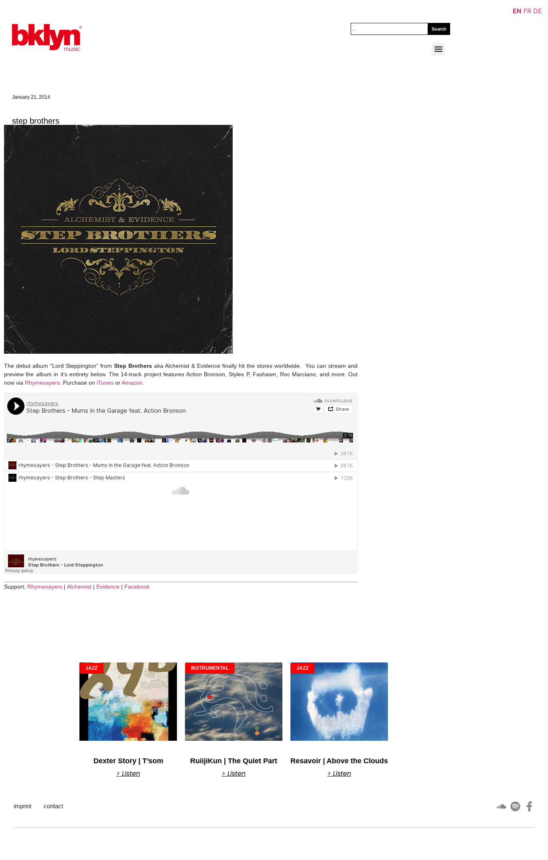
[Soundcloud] (501, 806)
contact (53, 806)
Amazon (132, 382)
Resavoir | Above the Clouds (339, 761)
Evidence (108, 586)
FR (527, 11)
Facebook (137, 586)
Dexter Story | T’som (128, 761)
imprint (22, 806)
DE (537, 11)
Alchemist (79, 586)
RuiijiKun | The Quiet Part (233, 761)
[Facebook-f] (529, 806)
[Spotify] (515, 806)
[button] (438, 49)
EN (517, 11)
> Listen (128, 773)
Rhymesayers (42, 382)
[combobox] (389, 29)
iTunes (105, 382)
